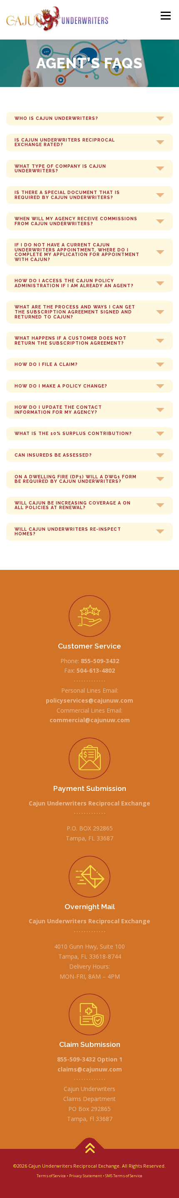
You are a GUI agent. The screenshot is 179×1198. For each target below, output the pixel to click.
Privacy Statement (85, 1175)
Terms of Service (51, 1175)
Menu (165, 15)
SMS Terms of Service (123, 1175)
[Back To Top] (89, 1149)
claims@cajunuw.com (89, 1069)
